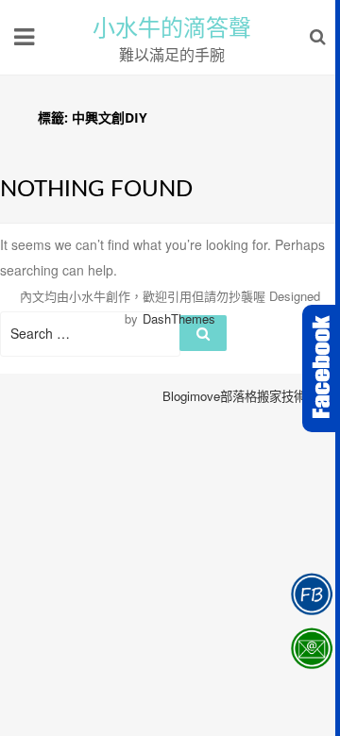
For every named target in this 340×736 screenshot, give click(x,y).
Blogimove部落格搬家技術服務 (246, 396)
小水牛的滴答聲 (172, 28)
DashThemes (179, 318)
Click (321, 368)
